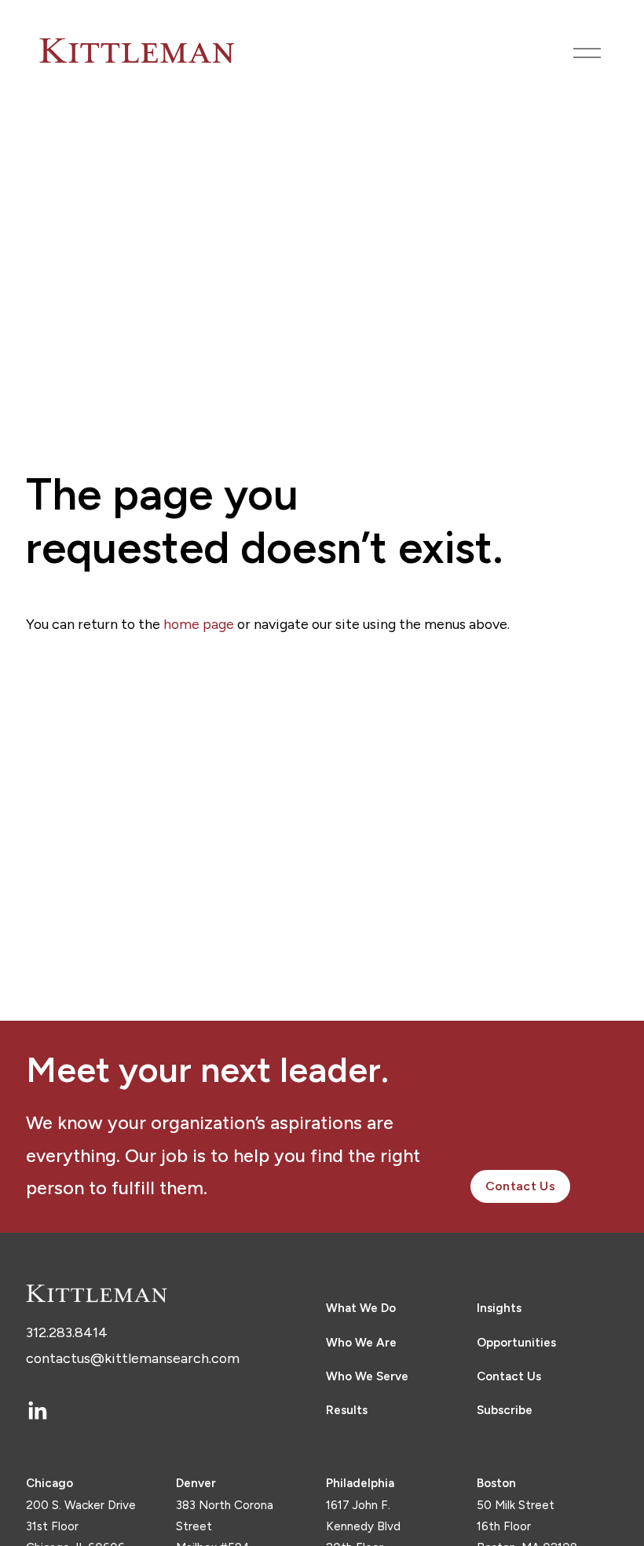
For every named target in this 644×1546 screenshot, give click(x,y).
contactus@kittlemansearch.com (133, 1358)
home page (198, 624)
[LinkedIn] (37, 1411)
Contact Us (520, 1186)
